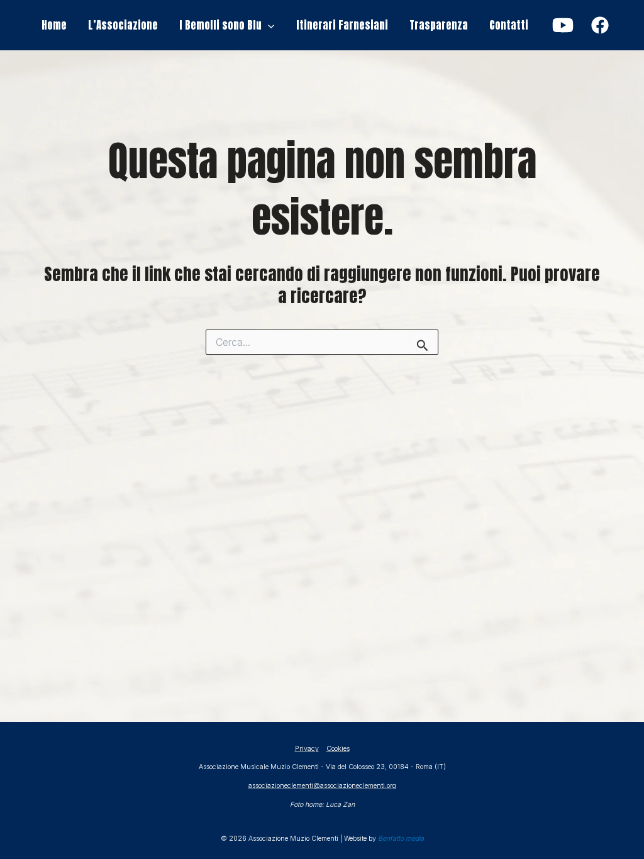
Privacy (307, 749)
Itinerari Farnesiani (342, 25)
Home (54, 25)
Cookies (338, 749)
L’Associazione (123, 25)
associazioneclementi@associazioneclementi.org (322, 786)
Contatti (508, 25)
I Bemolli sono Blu (220, 25)
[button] (268, 25)
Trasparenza (438, 25)
